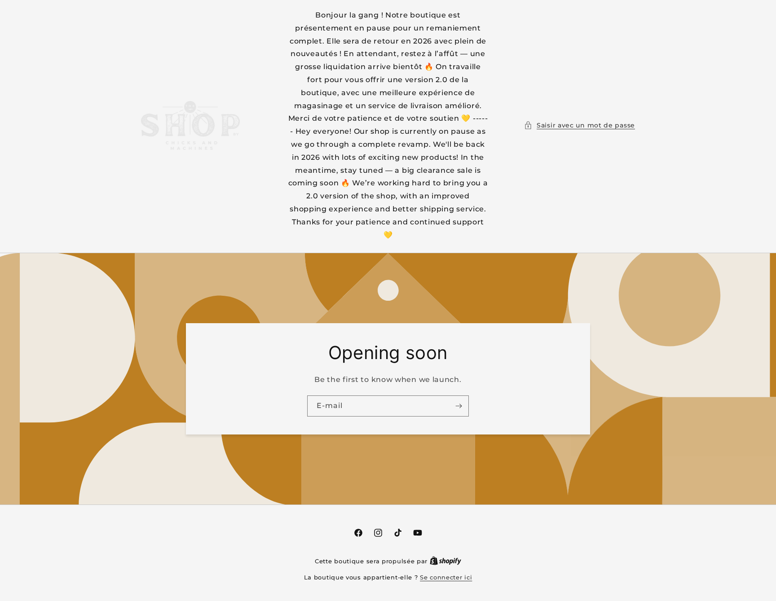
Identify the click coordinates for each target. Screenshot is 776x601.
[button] (579, 125)
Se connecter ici (446, 577)
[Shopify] (445, 561)
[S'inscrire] (458, 406)
